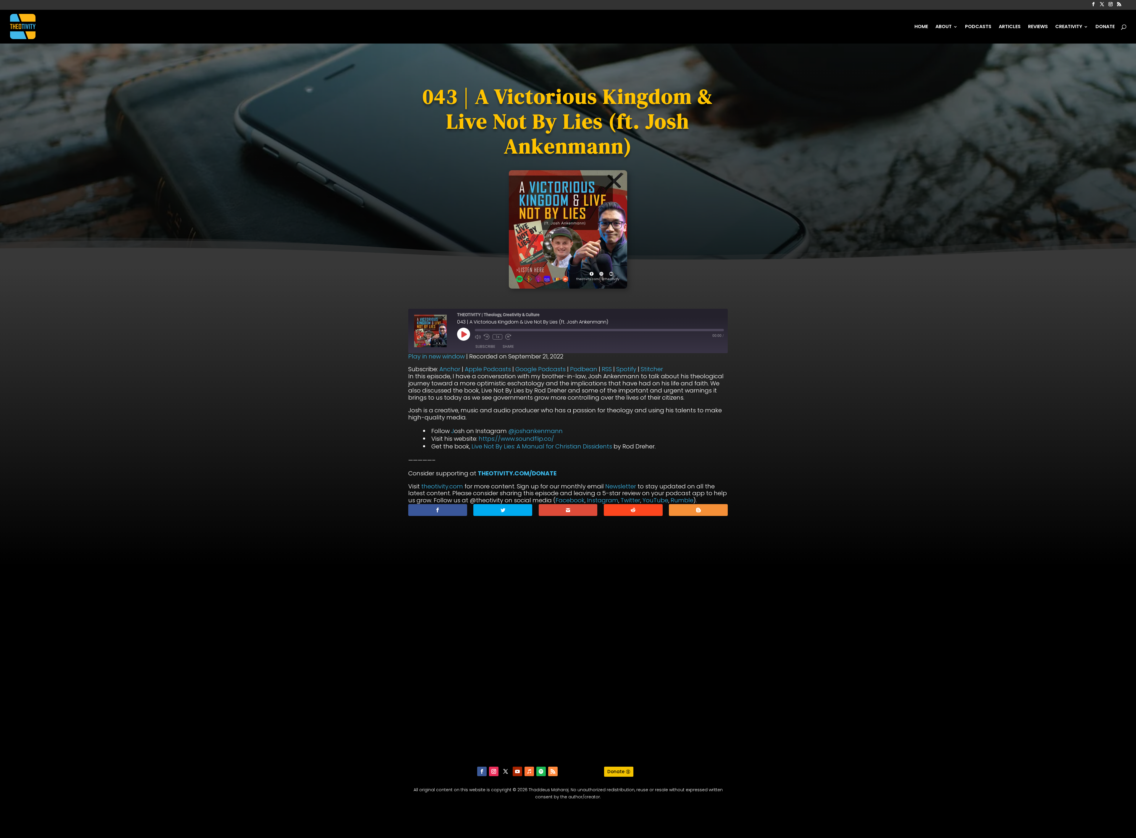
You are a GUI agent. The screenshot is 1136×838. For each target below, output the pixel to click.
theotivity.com (442, 486)
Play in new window (436, 356)
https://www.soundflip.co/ (516, 439)
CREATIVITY (1068, 27)
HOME (921, 27)
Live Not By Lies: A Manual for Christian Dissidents (542, 446)
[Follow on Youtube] (517, 771)
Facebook (570, 500)
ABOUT (943, 27)
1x (497, 337)
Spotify (626, 369)
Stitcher (652, 369)
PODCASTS (978, 27)
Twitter (630, 500)
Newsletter (620, 486)
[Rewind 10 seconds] (487, 337)
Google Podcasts (540, 369)
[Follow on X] (505, 771)
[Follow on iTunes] (529, 771)
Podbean (583, 369)
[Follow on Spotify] (541, 771)
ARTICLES (1010, 27)
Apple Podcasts (488, 369)
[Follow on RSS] (553, 771)
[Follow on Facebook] (482, 771)
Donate (616, 771)
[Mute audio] (478, 337)
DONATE (1105, 27)
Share (508, 346)
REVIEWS (1038, 27)
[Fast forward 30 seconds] (508, 337)
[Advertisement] (568, 671)
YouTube (655, 500)
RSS (607, 369)
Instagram (602, 500)
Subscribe (485, 346)
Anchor (449, 369)
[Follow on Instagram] (493, 771)
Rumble (682, 500)
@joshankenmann (535, 431)
